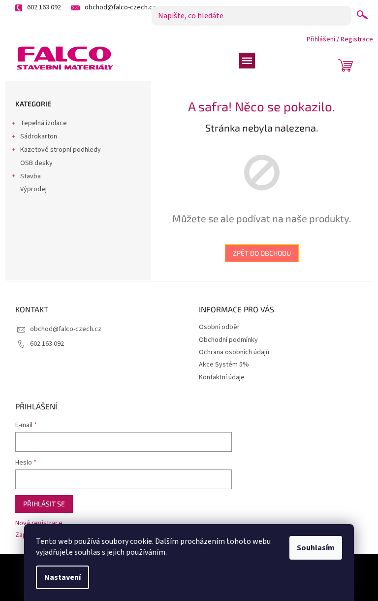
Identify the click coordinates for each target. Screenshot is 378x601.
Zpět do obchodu (262, 253)
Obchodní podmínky (228, 340)
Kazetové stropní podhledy (60, 150)
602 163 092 (47, 344)
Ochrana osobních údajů (234, 352)
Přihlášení (321, 39)
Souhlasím (316, 547)
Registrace (357, 39)
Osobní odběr (219, 327)
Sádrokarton (38, 136)
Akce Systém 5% (224, 364)
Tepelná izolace (43, 123)
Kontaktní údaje (222, 377)
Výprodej (33, 189)
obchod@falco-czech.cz (65, 329)
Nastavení (62, 577)
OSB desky (36, 163)
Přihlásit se (44, 504)
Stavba (30, 176)
